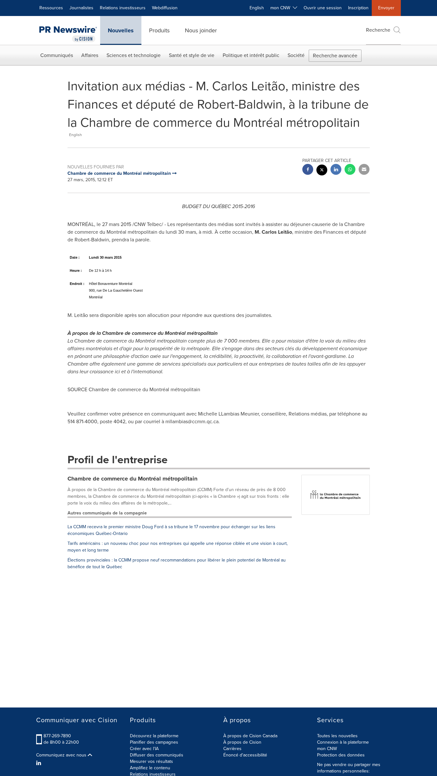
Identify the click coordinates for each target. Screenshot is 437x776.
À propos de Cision (242, 742)
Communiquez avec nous (62, 755)
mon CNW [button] (281, 7)
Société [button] (296, 55)
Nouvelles (121, 30)
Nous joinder (201, 30)
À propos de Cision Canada (250, 735)
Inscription (358, 7)
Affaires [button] (89, 55)
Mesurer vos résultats (151, 761)
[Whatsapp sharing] (350, 170)
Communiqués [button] (56, 55)
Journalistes (81, 7)
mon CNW (327, 748)
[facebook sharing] (307, 170)
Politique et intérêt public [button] (251, 55)
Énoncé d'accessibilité (245, 755)
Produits (159, 30)
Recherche (378, 30)
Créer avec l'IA (144, 748)
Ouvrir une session (323, 7)
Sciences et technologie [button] (134, 55)
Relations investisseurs (123, 7)
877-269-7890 (57, 735)
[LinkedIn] (39, 763)
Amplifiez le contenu (150, 767)
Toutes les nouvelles (337, 735)
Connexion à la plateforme (343, 742)
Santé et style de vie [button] (191, 55)
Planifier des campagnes (154, 742)
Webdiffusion (165, 7)
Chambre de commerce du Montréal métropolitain (132, 478)
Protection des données (341, 755)
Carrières (232, 748)
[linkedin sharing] (335, 170)
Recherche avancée (335, 55)
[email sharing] (364, 170)
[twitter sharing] (321, 171)
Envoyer (386, 7)
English (257, 7)
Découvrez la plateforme (154, 735)
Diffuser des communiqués (156, 755)
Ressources (51, 7)
